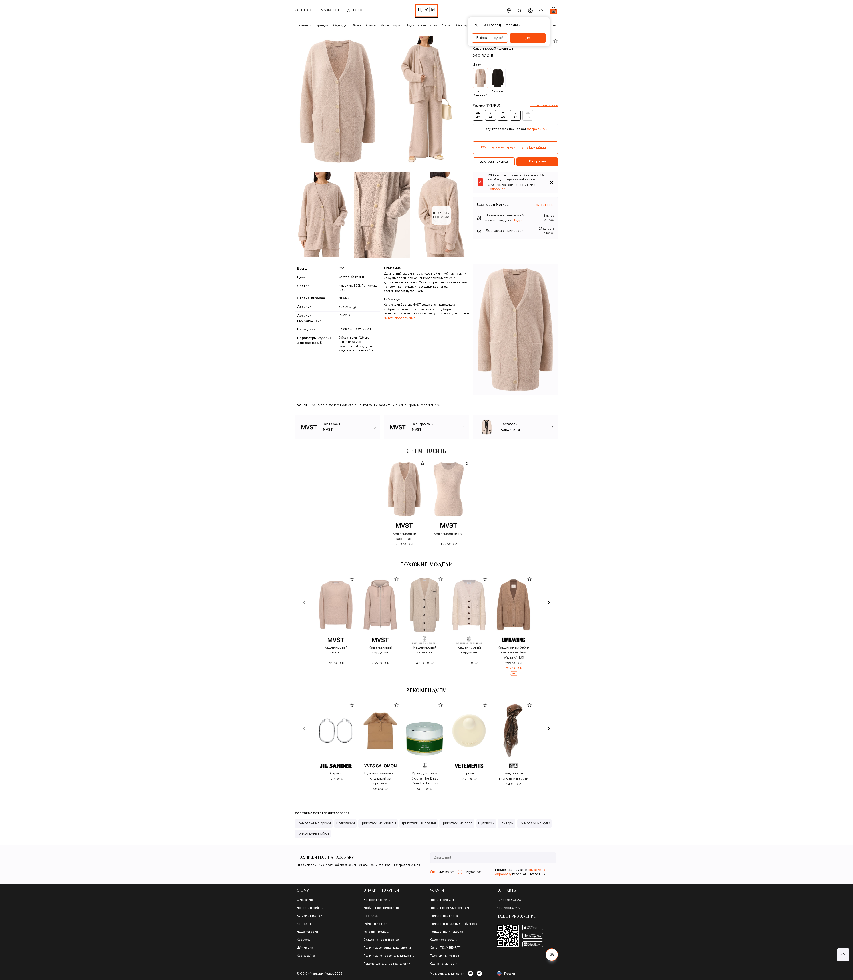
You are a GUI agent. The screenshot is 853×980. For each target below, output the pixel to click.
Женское (317, 405)
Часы (446, 25)
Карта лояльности (443, 963)
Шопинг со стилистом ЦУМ (449, 908)
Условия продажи (376, 932)
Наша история (307, 932)
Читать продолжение (399, 318)
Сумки (371, 25)
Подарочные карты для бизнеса (453, 924)
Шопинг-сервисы (442, 900)
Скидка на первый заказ (381, 939)
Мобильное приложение (381, 908)
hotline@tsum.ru (509, 908)
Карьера (303, 939)
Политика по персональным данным (390, 955)
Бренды (322, 25)
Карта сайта (306, 955)
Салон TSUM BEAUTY (445, 947)
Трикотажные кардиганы (376, 405)
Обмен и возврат (376, 924)
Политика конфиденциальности (387, 947)
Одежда (340, 25)
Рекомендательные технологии (386, 963)
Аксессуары (391, 25)
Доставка (370, 916)
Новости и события (311, 908)
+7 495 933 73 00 (509, 900)
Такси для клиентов (444, 955)
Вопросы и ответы (377, 900)
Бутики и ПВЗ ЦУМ (310, 916)
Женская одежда (341, 405)
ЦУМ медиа (305, 947)
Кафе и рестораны (443, 939)
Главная (301, 405)
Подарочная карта (444, 916)
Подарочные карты (421, 25)
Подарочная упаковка (446, 932)
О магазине (305, 900)
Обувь (356, 25)
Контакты (304, 924)
